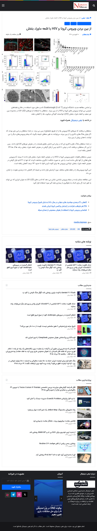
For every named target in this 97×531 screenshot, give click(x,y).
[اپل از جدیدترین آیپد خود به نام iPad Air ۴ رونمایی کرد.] (84, 458)
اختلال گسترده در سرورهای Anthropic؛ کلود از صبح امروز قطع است (19, 267)
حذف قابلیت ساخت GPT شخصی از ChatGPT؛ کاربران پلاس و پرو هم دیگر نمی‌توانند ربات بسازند (78, 267)
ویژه (67, 23)
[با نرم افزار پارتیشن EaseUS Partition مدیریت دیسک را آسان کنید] (84, 402)
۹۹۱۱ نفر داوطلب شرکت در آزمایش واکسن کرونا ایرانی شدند (64, 206)
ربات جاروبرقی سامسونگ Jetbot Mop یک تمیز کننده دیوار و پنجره (51, 409)
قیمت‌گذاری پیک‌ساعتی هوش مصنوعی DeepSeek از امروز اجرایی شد (50, 337)
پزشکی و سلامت (84, 23)
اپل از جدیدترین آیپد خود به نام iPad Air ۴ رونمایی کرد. (55, 454)
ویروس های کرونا (53, 229)
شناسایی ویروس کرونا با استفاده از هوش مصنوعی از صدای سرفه (62, 210)
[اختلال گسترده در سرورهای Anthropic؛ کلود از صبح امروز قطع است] (19, 255)
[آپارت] (7, 495)
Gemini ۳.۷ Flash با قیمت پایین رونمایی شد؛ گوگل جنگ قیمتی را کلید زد (49, 267)
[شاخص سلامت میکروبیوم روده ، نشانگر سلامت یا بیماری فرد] (84, 424)
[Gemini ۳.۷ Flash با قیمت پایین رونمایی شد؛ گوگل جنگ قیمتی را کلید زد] (48, 255)
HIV (79, 229)
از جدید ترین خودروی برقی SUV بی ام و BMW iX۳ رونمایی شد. (52, 432)
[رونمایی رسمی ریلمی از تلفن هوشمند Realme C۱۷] (84, 447)
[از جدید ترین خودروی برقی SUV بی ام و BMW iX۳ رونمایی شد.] (84, 436)
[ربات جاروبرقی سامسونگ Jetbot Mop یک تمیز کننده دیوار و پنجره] (84, 413)
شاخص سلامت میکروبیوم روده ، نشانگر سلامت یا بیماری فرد (54, 421)
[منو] (3, 6)
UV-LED (72, 229)
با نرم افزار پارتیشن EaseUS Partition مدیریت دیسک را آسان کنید (51, 398)
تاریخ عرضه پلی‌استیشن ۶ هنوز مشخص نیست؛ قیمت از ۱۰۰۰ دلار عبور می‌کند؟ (47, 326)
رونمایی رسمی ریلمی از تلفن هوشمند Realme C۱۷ (57, 443)
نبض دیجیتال (76, 120)
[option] (48, 499)
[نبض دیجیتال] (81, 5)
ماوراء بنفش (64, 229)
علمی (83, 18)
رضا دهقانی (85, 34)
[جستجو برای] (94, 6)
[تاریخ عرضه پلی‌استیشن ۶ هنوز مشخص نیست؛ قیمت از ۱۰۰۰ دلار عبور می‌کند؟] (84, 330)
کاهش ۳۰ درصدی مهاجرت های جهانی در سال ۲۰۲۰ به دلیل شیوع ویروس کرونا (57, 202)
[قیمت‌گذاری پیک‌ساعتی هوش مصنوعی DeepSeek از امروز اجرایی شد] (84, 341)
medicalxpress (80, 222)
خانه (88, 18)
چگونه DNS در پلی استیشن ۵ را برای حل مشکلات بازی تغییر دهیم (49, 511)
